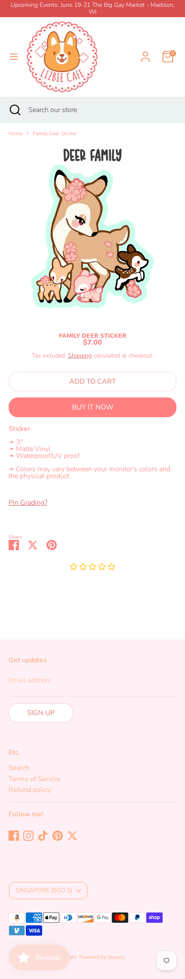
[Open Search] (14, 110)
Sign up (41, 713)
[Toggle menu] (13, 56)
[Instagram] (28, 835)
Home (15, 133)
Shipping (80, 356)
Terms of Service (35, 779)
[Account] (145, 51)
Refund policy (30, 789)
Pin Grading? (28, 502)
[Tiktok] (43, 835)
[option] (92, 232)
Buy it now (93, 407)
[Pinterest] (57, 835)
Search (19, 768)
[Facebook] (14, 835)
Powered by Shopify (102, 957)
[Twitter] (72, 835)
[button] (92, 567)
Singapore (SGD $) (43, 890)
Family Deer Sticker (55, 133)
